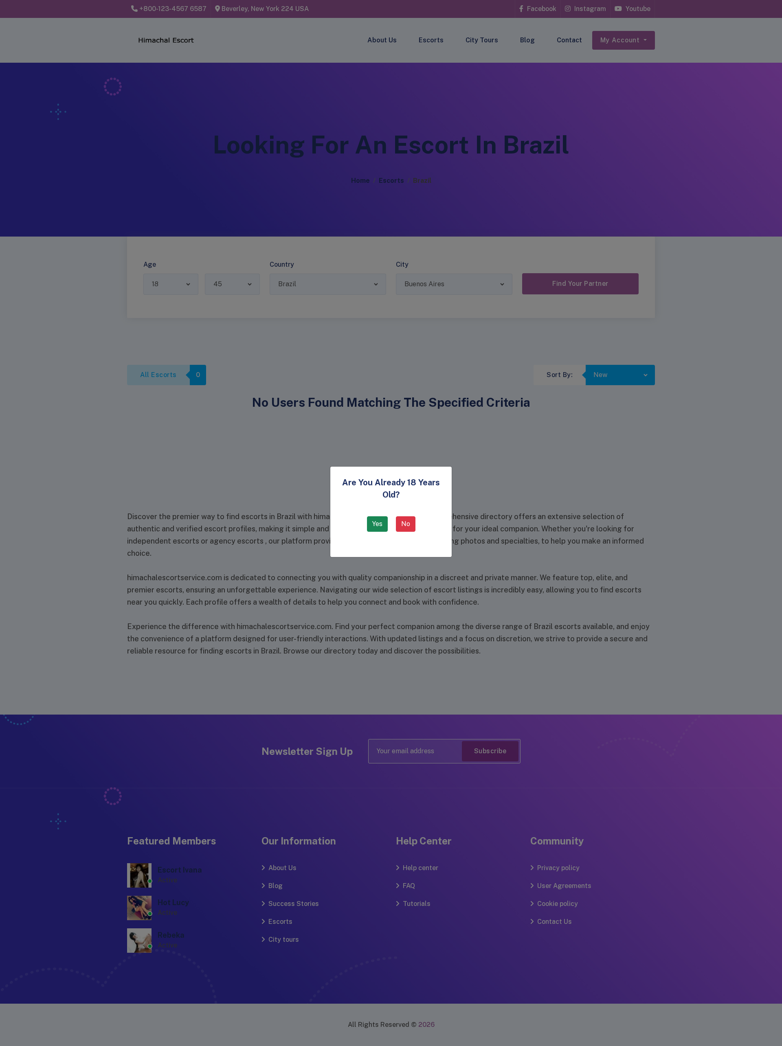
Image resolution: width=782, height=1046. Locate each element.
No (405, 524)
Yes (377, 524)
